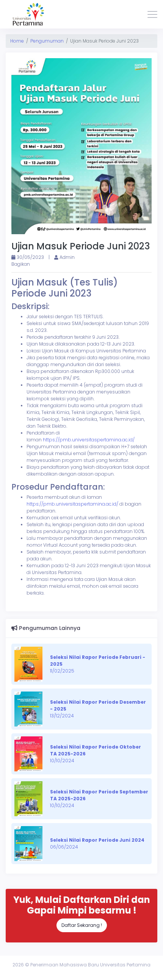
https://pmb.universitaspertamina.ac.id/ (89, 439)
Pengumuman (47, 41)
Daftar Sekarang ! (81, 925)
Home (17, 41)
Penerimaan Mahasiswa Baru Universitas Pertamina (90, 964)
